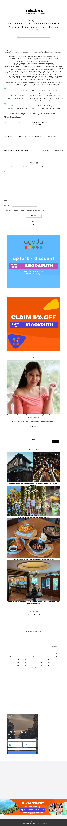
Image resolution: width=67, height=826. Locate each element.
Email (6, 200)
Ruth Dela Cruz (37, 29)
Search (33, 439)
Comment (7, 171)
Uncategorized (33, 21)
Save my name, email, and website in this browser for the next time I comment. (27, 210)
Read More (33, 426)
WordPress (44, 823)
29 (49, 665)
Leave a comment (57, 141)
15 (49, 659)
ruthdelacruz (34, 10)
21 (41, 662)
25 (18, 665)
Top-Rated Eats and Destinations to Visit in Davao (33, 517)
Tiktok (12, 141)
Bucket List (30, 2)
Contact (15, 2)
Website (6, 205)
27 (33, 665)
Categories (40, 2)
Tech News (7, 141)
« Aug (31, 667)
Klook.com (25, 614)
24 (10, 665)
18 (18, 662)
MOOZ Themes (30, 823)
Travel (22, 2)
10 (10, 659)
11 (18, 659)
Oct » (35, 667)
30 (56, 665)
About (8, 2)
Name (6, 194)
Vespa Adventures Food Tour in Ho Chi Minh (16, 150)
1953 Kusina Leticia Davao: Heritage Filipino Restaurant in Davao (33, 559)
